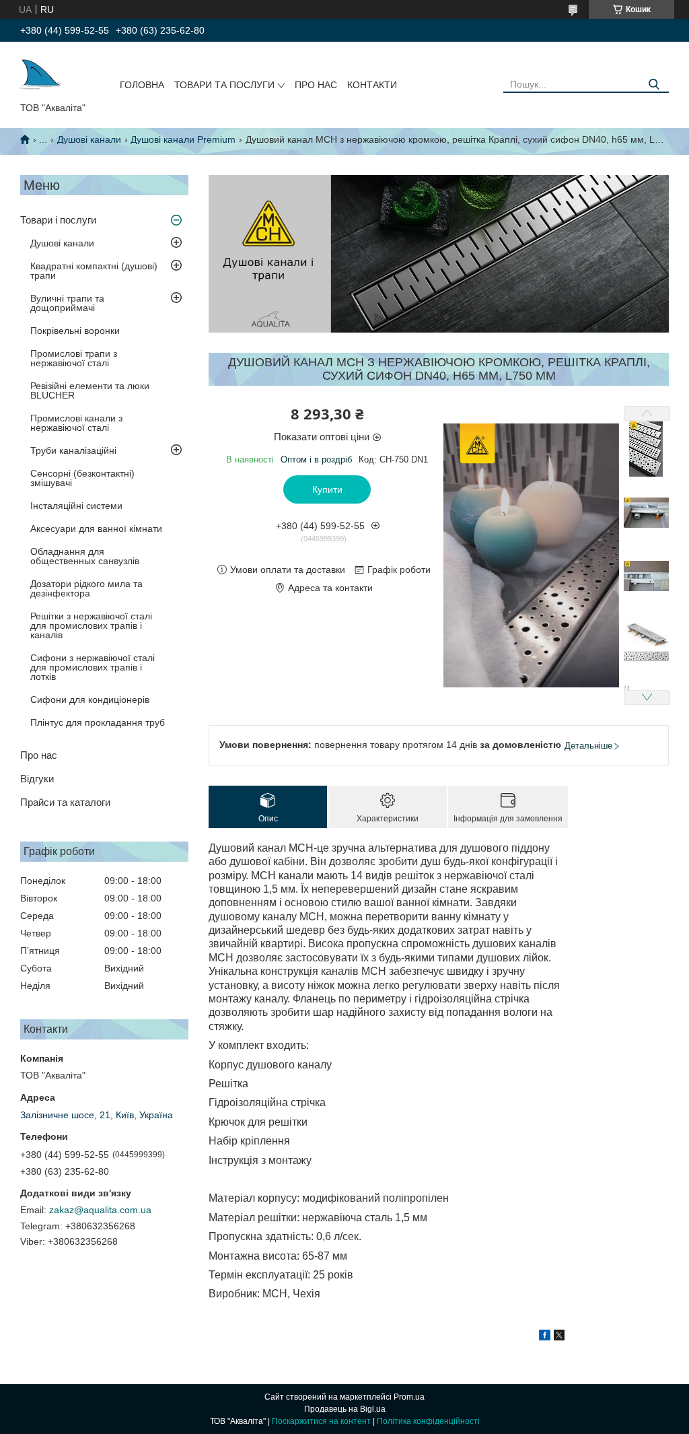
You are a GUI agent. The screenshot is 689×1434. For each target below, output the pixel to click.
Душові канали (89, 139)
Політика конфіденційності (428, 1421)
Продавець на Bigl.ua (345, 1409)
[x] (559, 1337)
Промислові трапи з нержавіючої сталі (73, 358)
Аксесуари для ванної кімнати (96, 528)
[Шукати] (654, 84)
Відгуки (37, 778)
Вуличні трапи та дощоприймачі (67, 303)
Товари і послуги (58, 220)
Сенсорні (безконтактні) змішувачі (82, 478)
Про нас (316, 84)
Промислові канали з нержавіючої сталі (76, 423)
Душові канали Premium (183, 139)
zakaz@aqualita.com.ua (100, 1209)
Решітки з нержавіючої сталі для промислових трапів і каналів (91, 625)
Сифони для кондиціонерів (89, 699)
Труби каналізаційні (73, 450)
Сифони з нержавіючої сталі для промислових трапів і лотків (92, 667)
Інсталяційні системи (76, 505)
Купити (327, 489)
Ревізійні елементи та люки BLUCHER (89, 390)
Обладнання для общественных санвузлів (84, 556)
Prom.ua (409, 1397)
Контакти (372, 84)
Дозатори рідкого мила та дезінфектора (86, 588)
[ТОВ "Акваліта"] (40, 74)
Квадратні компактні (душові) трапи (93, 271)
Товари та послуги (224, 84)
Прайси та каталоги (65, 802)
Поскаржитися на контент (321, 1421)
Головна (142, 84)
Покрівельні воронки (75, 330)
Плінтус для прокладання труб (97, 722)
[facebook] (544, 1337)
